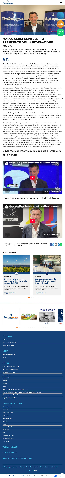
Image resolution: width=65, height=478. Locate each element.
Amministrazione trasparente (17, 458)
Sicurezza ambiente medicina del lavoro (15, 389)
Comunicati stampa (9, 354)
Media (5, 351)
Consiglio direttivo (8, 345)
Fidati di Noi (6, 378)
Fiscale (5, 383)
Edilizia (5, 421)
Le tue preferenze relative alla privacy (39, 476)
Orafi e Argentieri (8, 435)
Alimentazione (7, 407)
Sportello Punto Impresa (10, 369)
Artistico (5, 410)
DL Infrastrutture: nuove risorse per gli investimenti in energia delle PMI (15, 281)
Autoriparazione (8, 413)
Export (5, 381)
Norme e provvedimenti (10, 395)
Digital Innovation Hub (10, 398)
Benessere (6, 415)
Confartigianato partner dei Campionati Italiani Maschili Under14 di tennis (45, 281)
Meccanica (6, 430)
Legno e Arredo (7, 427)
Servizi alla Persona (9, 372)
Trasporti (6, 441)
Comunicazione (7, 418)
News (18, 244)
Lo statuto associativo (10, 342)
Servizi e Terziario (8, 438)
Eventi (4, 357)
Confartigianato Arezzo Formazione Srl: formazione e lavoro (22, 392)
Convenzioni (6, 375)
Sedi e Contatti (10, 452)
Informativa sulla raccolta (16, 476)
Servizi (6, 363)
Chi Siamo (7, 336)
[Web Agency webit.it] (34, 470)
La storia (5, 339)
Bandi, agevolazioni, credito (11, 366)
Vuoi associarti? (10, 447)
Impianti (5, 424)
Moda (23, 244)
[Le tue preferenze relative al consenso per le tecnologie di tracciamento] (62, 475)
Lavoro (5, 386)
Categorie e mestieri (32, 244)
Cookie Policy (54, 467)
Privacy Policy (44, 467)
